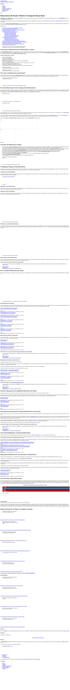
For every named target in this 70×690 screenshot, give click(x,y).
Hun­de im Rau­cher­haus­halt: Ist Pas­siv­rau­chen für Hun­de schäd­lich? (11, 516)
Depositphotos (37, 610)
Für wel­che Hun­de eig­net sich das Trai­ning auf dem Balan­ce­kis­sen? (13, 29)
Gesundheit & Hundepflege (29, 518)
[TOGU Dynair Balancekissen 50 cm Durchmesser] (9, 261)
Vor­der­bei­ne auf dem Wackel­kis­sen (10, 32)
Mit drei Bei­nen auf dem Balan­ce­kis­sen (11, 36)
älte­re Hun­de (47, 20)
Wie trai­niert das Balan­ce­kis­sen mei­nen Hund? (9, 28)
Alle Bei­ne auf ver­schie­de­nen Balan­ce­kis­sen (12, 35)
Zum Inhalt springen (3, 0)
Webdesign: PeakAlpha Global (28, 610)
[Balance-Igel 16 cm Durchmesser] (6, 270)
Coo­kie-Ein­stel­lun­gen (5, 608)
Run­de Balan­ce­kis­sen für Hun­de (10, 38)
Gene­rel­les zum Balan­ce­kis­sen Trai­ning (8, 30)
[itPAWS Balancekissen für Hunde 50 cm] (7, 292)
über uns (64, 576)
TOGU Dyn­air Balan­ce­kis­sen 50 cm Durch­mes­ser (8, 262)
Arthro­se (13, 90)
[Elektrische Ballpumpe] (4, 342)
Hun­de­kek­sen (34, 361)
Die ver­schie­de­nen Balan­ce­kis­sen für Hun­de (9, 37)
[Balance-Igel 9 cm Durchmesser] (6, 275)
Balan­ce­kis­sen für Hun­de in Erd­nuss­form (11, 39)
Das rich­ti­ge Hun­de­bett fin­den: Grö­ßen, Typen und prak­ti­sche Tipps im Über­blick (13, 551)
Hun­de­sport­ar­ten (65, 115)
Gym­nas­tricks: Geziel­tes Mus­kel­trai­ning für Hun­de (8, 395)
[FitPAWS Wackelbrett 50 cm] (5, 415)
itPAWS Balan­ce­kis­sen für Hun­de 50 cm (7, 293)
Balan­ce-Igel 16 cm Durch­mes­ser (5, 271)
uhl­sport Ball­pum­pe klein (4, 347)
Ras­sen (3, 5)
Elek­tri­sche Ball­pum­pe (4, 343)
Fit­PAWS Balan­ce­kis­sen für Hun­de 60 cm (7, 289)
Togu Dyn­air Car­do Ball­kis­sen (5, 323)
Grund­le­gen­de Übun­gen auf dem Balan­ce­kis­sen (10, 31)
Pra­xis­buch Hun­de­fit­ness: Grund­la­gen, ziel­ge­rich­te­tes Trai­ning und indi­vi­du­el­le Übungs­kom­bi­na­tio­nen (17, 388)
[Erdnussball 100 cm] (4, 285)
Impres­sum (4, 606)
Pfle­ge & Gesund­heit (5, 9)
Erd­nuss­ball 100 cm (3, 286)
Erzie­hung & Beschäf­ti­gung (6, 8)
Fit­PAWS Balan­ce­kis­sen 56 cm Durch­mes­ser (7, 258)
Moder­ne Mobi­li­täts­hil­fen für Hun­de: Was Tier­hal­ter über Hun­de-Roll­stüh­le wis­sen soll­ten (15, 496)
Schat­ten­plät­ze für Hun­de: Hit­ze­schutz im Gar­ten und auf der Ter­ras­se (11, 531)
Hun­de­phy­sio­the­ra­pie (59, 20)
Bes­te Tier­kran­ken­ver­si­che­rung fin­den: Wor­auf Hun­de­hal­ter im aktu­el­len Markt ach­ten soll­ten (15, 475)
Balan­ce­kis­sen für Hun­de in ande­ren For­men (12, 40)
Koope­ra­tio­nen (4, 605)
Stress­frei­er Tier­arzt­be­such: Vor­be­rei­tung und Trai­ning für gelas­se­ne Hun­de (12, 465)
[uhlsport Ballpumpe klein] (4, 346)
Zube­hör (3, 7)
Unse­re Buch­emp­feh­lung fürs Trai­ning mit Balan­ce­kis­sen (11, 42)
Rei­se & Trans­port (5, 10)
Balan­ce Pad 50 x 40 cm (4, 419)
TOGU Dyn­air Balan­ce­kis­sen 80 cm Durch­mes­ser (8, 254)
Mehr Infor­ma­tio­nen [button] (5, 301)
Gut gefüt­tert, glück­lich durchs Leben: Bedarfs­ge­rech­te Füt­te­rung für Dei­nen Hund (13, 541)
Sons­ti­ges (4, 11)
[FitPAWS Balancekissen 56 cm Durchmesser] (8, 257)
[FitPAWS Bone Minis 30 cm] (5, 318)
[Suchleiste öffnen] (1, 13)
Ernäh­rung (4, 6)
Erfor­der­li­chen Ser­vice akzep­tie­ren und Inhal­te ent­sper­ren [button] (11, 231)
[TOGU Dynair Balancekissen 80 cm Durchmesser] (9, 253)
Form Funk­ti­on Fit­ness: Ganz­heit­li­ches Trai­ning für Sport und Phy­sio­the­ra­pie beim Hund (14, 392)
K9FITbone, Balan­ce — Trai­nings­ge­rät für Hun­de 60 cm (9, 316)
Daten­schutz (4, 607)
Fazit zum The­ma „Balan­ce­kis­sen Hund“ (9, 44)
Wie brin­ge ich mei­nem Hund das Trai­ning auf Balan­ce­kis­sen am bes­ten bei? (14, 41)
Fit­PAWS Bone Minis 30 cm (5, 319)
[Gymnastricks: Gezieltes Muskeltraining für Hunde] (9, 394)
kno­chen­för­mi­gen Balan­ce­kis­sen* (18, 327)
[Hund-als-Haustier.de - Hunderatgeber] (7, 1)
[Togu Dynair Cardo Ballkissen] (5, 322)
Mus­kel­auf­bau (53, 115)
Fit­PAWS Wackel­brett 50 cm (5, 416)
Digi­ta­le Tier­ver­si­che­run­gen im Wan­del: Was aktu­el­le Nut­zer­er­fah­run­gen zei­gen (13, 485)
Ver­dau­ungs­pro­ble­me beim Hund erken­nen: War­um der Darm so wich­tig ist (12, 506)
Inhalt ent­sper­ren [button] (5, 302)
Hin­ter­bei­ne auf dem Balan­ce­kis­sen (10, 33)
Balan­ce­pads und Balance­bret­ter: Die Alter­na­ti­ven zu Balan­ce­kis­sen (13, 43)
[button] (4, 432)
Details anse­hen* (3, 260)
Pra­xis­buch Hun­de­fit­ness (36, 380)
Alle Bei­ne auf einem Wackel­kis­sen (10, 34)
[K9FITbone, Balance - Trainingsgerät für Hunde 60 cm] (9, 315)
